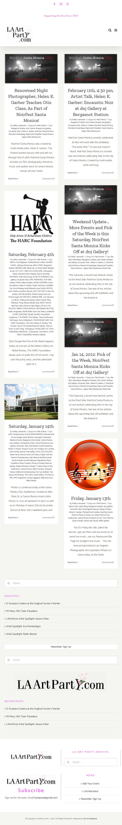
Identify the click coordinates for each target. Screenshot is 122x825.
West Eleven (31, 480)
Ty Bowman (33, 331)
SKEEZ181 (23, 314)
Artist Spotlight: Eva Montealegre (23, 626)
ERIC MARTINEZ (36, 279)
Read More (12, 178)
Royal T (33, 466)
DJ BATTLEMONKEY (41, 276)
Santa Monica (47, 134)
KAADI (35, 294)
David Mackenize (43, 443)
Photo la (35, 463)
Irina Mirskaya (18, 288)
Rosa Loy (90, 515)
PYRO (25, 308)
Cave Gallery (14, 443)
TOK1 (51, 329)
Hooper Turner (28, 448)
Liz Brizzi (15, 300)
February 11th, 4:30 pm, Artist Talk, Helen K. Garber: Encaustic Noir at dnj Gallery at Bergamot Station (91, 54)
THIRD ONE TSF (41, 329)
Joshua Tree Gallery (27, 451)
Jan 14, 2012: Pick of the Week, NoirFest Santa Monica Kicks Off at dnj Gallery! (91, 320)
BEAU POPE (38, 265)
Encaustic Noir (15, 131)
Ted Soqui (14, 320)
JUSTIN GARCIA (25, 294)
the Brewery (19, 474)
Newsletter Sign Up (61, 647)
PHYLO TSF (46, 305)
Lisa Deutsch (48, 297)
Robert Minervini (23, 466)
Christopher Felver (27, 443)
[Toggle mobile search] (109, 30)
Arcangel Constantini (42, 437)
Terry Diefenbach (26, 320)
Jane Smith (41, 288)
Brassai (39, 128)
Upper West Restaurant (31, 137)
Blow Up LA (32, 268)
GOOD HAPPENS (40, 282)
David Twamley (43, 273)
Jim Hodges (39, 448)
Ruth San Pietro (39, 311)
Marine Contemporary (20, 457)
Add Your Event (91, 784)
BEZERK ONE (21, 268)
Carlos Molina (46, 440)
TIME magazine (19, 477)
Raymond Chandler (34, 134)
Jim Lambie (49, 448)
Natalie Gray (34, 302)
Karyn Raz (42, 294)
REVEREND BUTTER (45, 308)
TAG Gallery (33, 317)
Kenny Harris (25, 454)
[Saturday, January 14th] (31, 402)
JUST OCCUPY (46, 451)
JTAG (38, 451)
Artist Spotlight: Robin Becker (21, 634)
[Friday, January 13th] (91, 465)
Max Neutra (34, 457)
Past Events (41, 125)
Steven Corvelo (34, 314)
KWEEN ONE (37, 297)
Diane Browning (25, 276)
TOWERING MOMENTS (18, 331)
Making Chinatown (27, 300)
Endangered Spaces (91, 509)
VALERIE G (43, 331)
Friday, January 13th (91, 461)
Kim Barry (35, 454)
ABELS (13, 262)
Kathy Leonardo (19, 125)
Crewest (33, 273)
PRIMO (19, 308)
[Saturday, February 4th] (31, 219)
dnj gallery (46, 128)
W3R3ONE (27, 334)
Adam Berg (83, 506)
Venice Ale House (91, 520)
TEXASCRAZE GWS (41, 320)
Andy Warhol (28, 437)
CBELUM (28, 271)
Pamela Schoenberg (17, 134)
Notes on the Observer (27, 460)
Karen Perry (14, 454)
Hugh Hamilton (38, 285)
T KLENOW (23, 317)
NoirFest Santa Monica (44, 131)
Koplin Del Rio (46, 454)
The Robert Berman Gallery (34, 326)
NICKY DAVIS (45, 302)
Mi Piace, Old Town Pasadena (21, 611)
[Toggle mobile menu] (116, 30)
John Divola (14, 451)
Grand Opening (45, 445)
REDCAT (32, 308)
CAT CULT (19, 271)
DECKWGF (14, 276)
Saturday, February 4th (31, 216)
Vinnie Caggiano (33, 477)
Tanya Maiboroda (46, 317)
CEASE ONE (37, 271)
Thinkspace (29, 329)
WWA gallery (104, 520)
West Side (107, 268)
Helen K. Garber (28, 131)
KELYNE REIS (25, 297)
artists (42, 262)
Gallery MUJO (15, 282)
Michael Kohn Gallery (91, 512)
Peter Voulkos (25, 463)
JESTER (49, 288)
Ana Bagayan (21, 262)
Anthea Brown (34, 262)
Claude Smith (23, 273)
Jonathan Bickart (26, 291)
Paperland (41, 460)
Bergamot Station (96, 506)
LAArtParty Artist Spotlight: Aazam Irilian (27, 619)
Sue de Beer (44, 472)
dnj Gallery (72, 262)
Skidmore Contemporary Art (26, 472)
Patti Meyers (35, 305)
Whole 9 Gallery (39, 334)
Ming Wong (24, 302)
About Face (73, 506)
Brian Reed (42, 268)
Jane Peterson (30, 288)
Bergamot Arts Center (31, 440)
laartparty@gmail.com (45, 798)
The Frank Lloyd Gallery (34, 474)
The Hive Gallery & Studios (37, 323)
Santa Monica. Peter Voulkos (32, 469)
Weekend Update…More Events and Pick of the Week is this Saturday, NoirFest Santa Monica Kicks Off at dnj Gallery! (91, 185)
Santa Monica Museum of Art (90, 518)
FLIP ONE (48, 279)
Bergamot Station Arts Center (23, 128)
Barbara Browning (24, 265)
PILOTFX (12, 308)
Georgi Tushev (105, 509)
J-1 (105, 262)
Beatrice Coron (16, 440)
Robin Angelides (15, 311)
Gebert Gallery (27, 282)
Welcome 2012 (47, 477)
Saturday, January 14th (31, 398)
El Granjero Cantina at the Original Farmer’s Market (33, 603)
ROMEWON (27, 311)
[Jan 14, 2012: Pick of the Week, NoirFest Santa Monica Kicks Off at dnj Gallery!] (91, 333)
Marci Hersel (41, 300)
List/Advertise (91, 791)
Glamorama (34, 445)
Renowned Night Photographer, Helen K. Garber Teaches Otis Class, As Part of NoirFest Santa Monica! (31, 54)
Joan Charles (13, 291)
